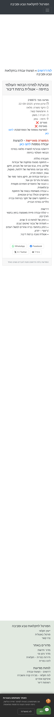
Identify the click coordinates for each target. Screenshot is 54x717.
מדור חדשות (44, 650)
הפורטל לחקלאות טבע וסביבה (29, 4)
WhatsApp (20, 246)
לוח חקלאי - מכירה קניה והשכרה (33, 675)
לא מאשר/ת (26, 711)
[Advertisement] (27, 38)
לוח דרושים (45, 70)
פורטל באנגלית (42, 634)
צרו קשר (46, 638)
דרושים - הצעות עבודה (38, 671)
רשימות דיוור (44, 682)
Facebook (37, 246)
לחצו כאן (25, 144)
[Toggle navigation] (47, 10)
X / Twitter (22, 252)
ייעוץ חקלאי (44, 630)
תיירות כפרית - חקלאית (38, 657)
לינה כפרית (44, 660)
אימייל (37, 252)
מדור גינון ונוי (44, 653)
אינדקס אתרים (43, 678)
